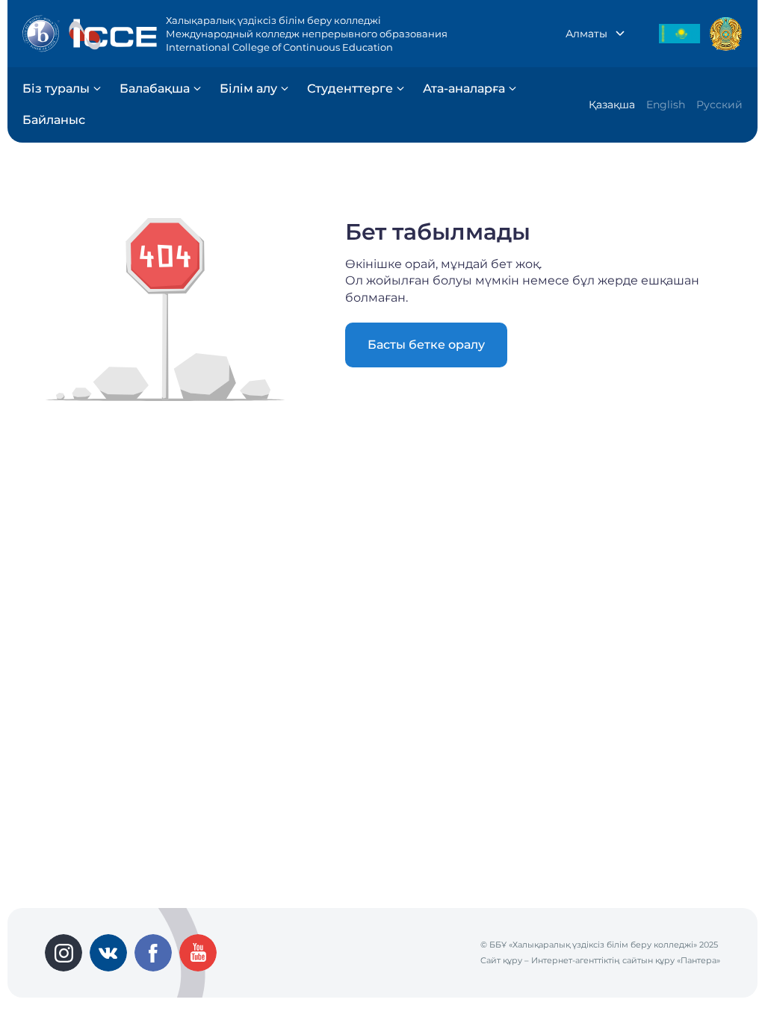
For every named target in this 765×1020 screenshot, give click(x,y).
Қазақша (612, 104)
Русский (719, 104)
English (665, 104)
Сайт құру (501, 960)
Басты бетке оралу (426, 345)
